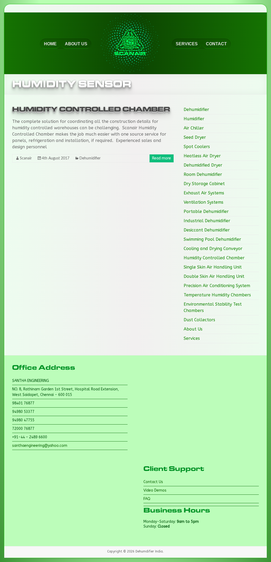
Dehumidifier (90, 158)
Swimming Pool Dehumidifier (212, 239)
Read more (161, 158)
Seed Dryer (195, 137)
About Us (193, 329)
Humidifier (194, 118)
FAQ (146, 499)
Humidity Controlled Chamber (91, 109)
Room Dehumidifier (203, 174)
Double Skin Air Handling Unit (214, 276)
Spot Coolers (197, 146)
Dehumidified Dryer (203, 165)
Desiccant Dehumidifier (207, 230)
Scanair (26, 158)
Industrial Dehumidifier (207, 220)
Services (192, 338)
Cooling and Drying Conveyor (213, 248)
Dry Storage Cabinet (204, 183)
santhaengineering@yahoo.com (39, 445)
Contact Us (153, 482)
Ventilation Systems (203, 202)
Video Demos (154, 490)
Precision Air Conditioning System (217, 285)
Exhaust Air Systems (204, 192)
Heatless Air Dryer (202, 155)
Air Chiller (194, 128)
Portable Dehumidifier (206, 211)
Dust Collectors (199, 319)
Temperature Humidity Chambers (217, 294)
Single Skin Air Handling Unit (213, 267)
